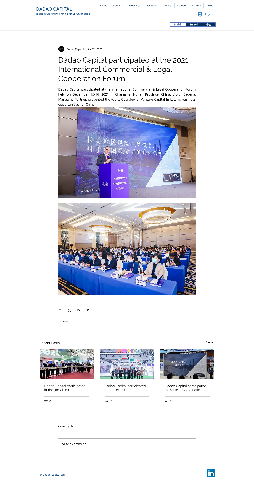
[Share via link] (87, 310)
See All (210, 342)
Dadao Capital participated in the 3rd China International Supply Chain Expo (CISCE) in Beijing (65, 388)
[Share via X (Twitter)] (69, 310)
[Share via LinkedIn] (78, 310)
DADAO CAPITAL (54, 9)
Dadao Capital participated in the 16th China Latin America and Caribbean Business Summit (185, 388)
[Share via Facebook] (60, 310)
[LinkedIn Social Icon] (211, 473)
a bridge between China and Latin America (63, 13)
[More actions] (193, 49)
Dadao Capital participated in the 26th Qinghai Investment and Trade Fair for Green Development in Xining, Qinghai (125, 388)
